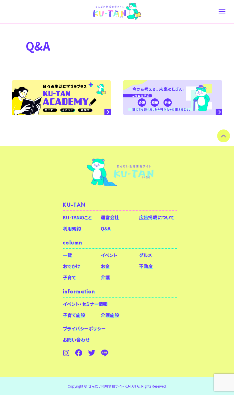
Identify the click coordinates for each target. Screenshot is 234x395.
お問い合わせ (76, 339)
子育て (69, 277)
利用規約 (72, 228)
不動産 (146, 266)
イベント (109, 255)
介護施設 (110, 315)
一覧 (67, 255)
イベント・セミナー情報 (85, 303)
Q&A (105, 228)
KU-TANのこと (77, 217)
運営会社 (110, 217)
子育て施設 (74, 315)
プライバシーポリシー (84, 328)
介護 (105, 277)
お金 (105, 266)
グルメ (145, 255)
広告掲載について (156, 217)
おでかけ (71, 266)
